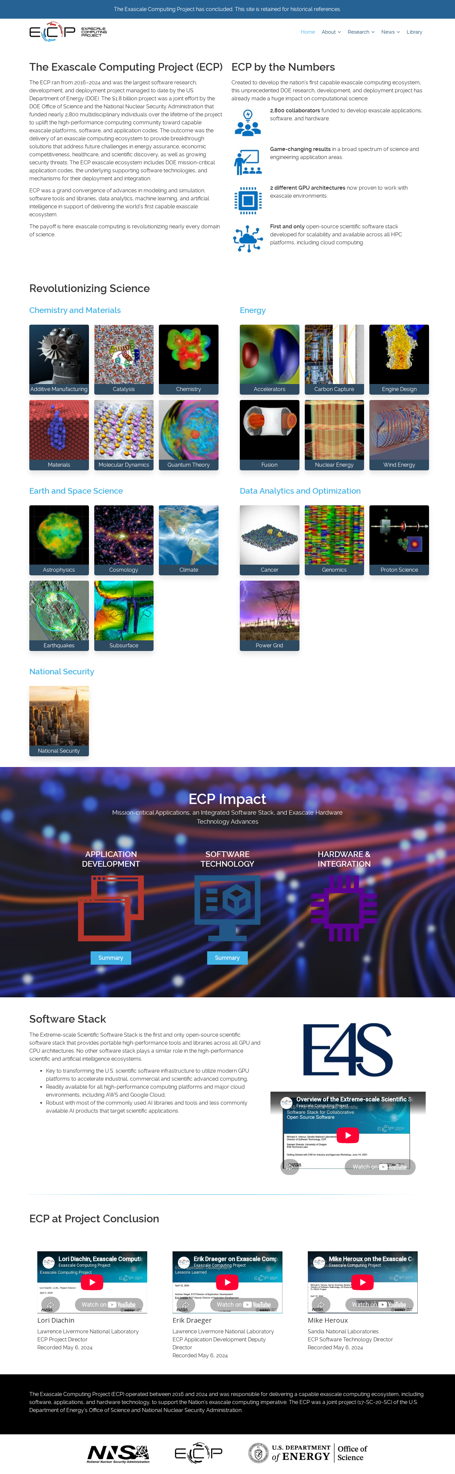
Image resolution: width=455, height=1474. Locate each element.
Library (414, 32)
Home (308, 32)
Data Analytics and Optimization (300, 491)
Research (359, 32)
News (388, 32)
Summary (111, 958)
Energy (253, 310)
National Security (61, 671)
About (329, 32)
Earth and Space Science (76, 491)
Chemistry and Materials (75, 310)
